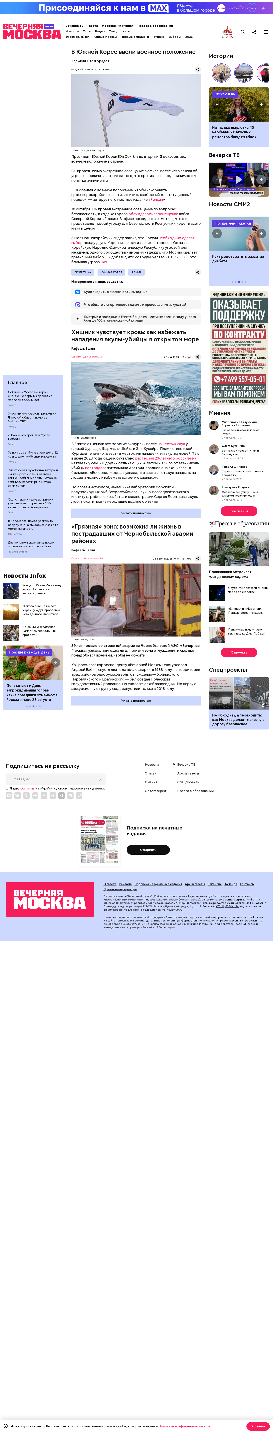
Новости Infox (24, 575)
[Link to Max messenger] (9, 795)
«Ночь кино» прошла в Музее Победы (29, 437)
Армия (136, 272)
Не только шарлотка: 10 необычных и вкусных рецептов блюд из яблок (234, 132)
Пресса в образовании (155, 26)
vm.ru (230, 903)
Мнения (219, 413)
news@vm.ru (174, 909)
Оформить (148, 850)
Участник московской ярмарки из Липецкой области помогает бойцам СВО (32, 417)
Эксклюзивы (225, 94)
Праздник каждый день (29, 652)
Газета (93, 26)
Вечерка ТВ (75, 26)
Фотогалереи (155, 791)
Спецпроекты (119, 31)
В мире (107, 69)
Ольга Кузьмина (234, 446)
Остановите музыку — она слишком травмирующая (240, 493)
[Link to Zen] (35, 795)
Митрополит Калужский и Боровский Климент (240, 424)
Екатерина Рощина (235, 487)
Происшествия (18, 551)
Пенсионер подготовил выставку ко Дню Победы (246, 632)
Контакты (247, 884)
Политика (83, 272)
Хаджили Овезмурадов (90, 61)
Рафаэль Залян (83, 349)
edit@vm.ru (111, 909)
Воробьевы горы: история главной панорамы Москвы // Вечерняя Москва (244, 73)
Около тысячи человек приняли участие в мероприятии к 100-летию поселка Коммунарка (30, 503)
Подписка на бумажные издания (158, 884)
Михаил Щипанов (234, 466)
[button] (11, 663)
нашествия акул (171, 443)
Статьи (150, 773)
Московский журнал (118, 26)
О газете (110, 884)
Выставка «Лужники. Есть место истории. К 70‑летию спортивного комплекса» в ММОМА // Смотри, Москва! (221, 73)
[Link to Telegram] (53, 795)
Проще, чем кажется (233, 223)
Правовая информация (120, 889)
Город (12, 405)
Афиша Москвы (105, 37)
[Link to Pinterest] (79, 795)
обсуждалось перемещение (153, 213)
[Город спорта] (227, 32)
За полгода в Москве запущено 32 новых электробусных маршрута (33, 455)
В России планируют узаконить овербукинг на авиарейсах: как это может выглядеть (33, 525)
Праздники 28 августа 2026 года (33, 663)
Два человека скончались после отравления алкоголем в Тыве (31, 545)
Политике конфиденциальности (184, 1426)
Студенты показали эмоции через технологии (248, 590)
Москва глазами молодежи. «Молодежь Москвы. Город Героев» (239, 179)
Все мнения (239, 511)
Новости (72, 31)
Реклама (125, 884)
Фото (87, 31)
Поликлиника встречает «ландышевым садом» (230, 574)
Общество (15, 534)
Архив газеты (188, 773)
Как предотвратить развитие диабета (239, 234)
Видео (100, 31)
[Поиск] (243, 32)
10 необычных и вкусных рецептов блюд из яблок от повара (239, 104)
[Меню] (266, 32)
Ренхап (156, 199)
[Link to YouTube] (44, 795)
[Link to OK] (26, 795)
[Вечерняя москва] (50, 899)
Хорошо (258, 1426)
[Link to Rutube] (70, 795)
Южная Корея (111, 272)
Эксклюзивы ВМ (78, 37)
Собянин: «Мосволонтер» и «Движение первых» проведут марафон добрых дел (30, 396)
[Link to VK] (17, 795)
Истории (221, 56)
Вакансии (215, 884)
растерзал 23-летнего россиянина (165, 458)
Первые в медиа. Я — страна (142, 37)
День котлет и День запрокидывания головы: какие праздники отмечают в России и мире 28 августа (32, 692)
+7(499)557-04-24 (227, 906)
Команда (230, 884)
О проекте (239, 653)
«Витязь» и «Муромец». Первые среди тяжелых (245, 611)
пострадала (95, 467)
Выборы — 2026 (180, 37)
